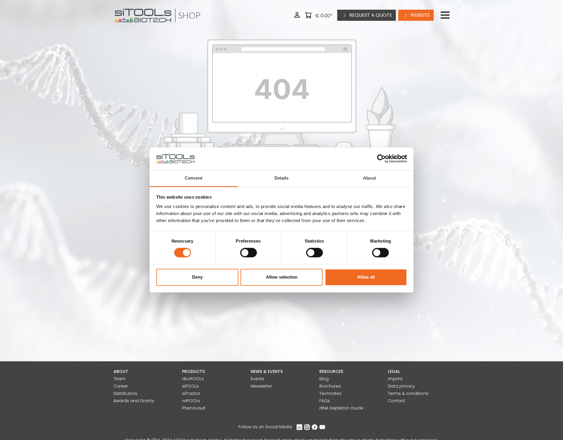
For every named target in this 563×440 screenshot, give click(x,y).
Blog (324, 379)
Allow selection (281, 276)
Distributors (125, 393)
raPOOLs (191, 401)
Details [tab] (281, 177)
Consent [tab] (193, 177)
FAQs (324, 401)
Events (257, 379)
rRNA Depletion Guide (341, 408)
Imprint (395, 379)
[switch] (248, 252)
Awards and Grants (133, 401)
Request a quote (370, 15)
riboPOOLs (193, 379)
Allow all (366, 276)
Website (419, 15)
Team (119, 379)
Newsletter (261, 386)
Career (120, 386)
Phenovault (194, 408)
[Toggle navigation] (445, 15)
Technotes (330, 393)
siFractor (191, 393)
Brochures (330, 386)
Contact (396, 401)
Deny (197, 276)
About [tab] (369, 177)
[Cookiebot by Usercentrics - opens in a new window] (381, 158)
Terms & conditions (408, 393)
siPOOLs (190, 386)
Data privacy (401, 386)
